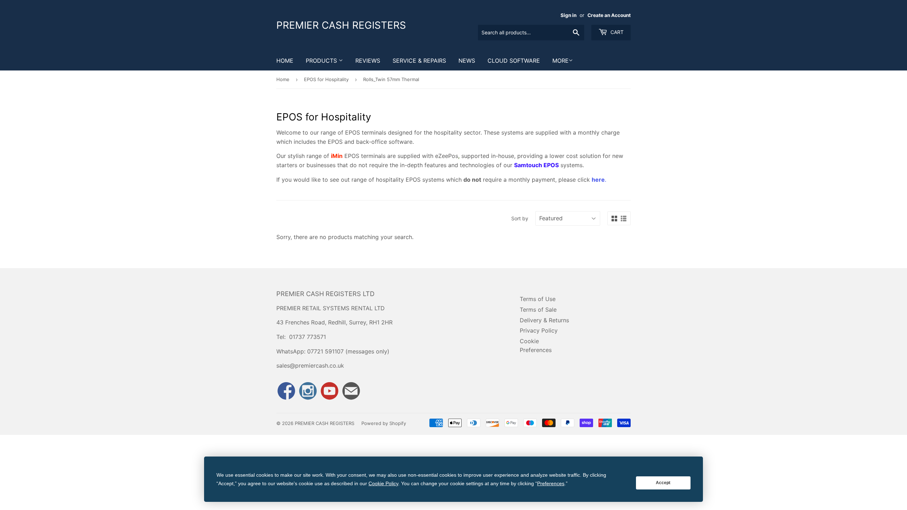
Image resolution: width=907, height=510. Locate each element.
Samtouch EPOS (536, 165)
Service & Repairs (419, 60)
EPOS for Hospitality (326, 79)
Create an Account (609, 15)
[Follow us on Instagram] (308, 392)
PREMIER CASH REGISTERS (341, 25)
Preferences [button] (550, 483)
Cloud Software (514, 60)
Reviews (367, 60)
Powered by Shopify (383, 423)
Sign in (568, 15)
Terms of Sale (538, 309)
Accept (663, 482)
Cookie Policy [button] (383, 483)
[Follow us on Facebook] (286, 392)
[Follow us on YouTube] (329, 392)
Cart (616, 32)
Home (284, 60)
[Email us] (351, 392)
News (466, 60)
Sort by (519, 218)
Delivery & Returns (544, 320)
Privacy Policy (539, 330)
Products (322, 60)
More (560, 60)
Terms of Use (538, 298)
